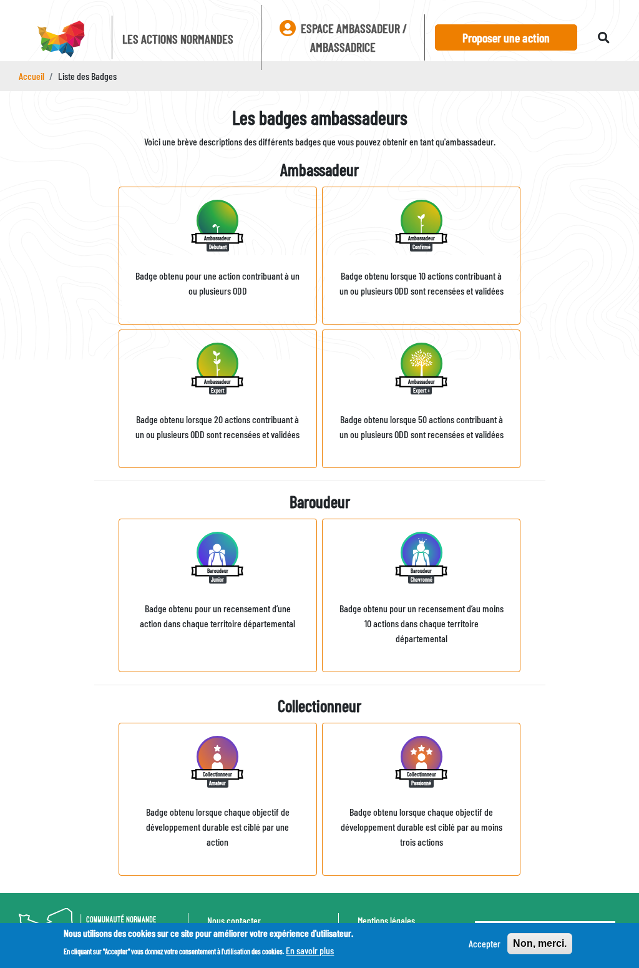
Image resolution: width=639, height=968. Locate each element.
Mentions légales (386, 920)
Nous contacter (234, 920)
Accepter (484, 943)
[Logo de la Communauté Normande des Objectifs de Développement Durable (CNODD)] (59, 40)
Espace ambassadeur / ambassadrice (352, 37)
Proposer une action (506, 37)
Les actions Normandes (177, 38)
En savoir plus (310, 950)
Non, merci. (540, 943)
